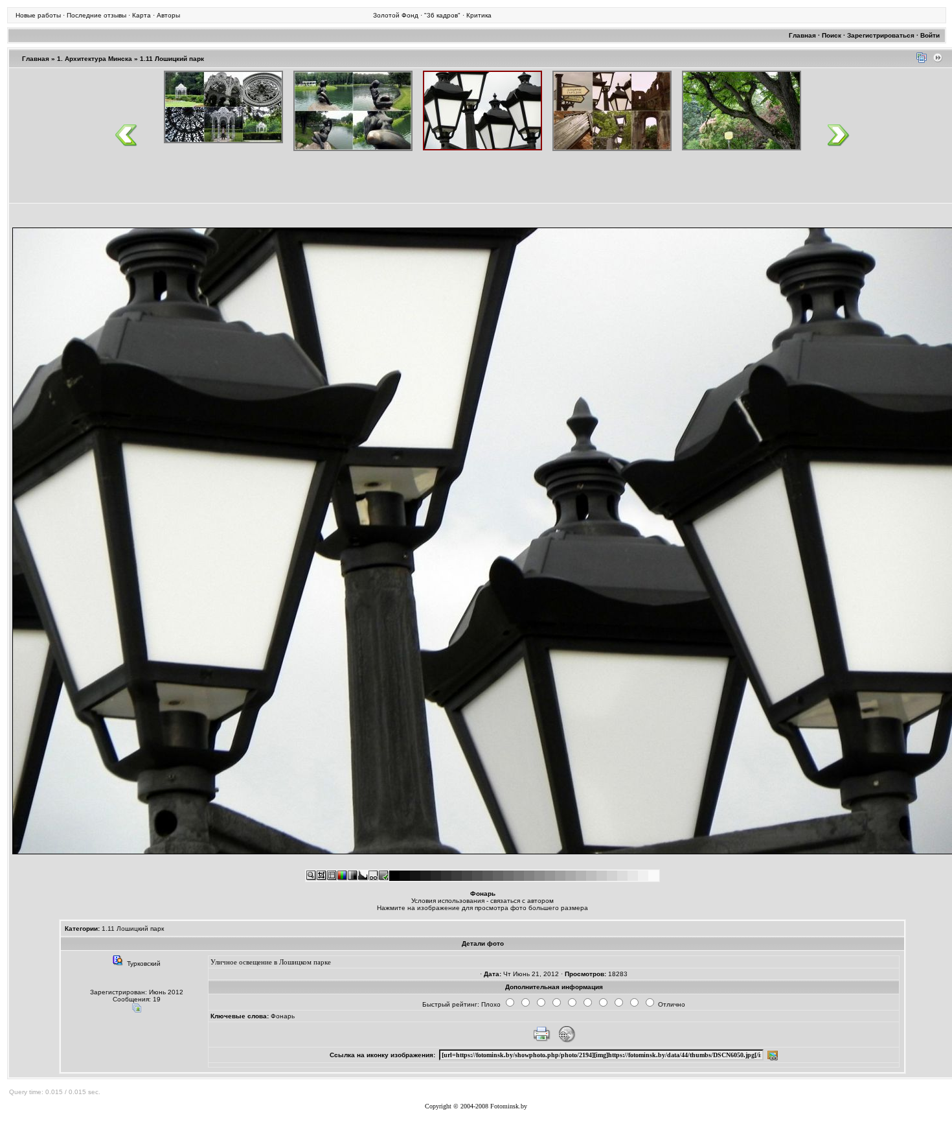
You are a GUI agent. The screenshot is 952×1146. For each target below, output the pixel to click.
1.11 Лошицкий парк (172, 58)
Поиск (831, 35)
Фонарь (283, 1016)
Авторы (168, 15)
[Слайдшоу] (921, 60)
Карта (141, 15)
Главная (802, 35)
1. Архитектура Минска (94, 58)
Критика (479, 15)
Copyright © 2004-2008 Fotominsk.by (476, 1106)
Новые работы (38, 15)
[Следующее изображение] (938, 60)
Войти (930, 35)
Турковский (144, 963)
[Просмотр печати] (541, 1041)
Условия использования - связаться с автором (482, 900)
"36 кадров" (442, 15)
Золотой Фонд (395, 15)
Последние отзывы (96, 15)
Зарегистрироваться (880, 35)
